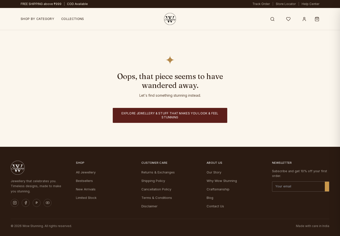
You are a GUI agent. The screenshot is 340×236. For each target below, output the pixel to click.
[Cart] (317, 18)
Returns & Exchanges (158, 172)
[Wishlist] (288, 18)
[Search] (272, 18)
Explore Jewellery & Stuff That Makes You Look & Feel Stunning (170, 115)
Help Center (310, 4)
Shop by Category (37, 19)
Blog (210, 198)
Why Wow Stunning (222, 181)
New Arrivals (86, 189)
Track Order (261, 4)
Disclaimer (149, 206)
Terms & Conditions (156, 198)
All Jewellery (86, 172)
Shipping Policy (153, 181)
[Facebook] (26, 203)
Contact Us (215, 206)
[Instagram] (15, 203)
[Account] (304, 18)
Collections (72, 19)
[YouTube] (48, 203)
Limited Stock (86, 198)
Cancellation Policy (156, 189)
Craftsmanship (218, 189)
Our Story (214, 172)
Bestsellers (84, 181)
